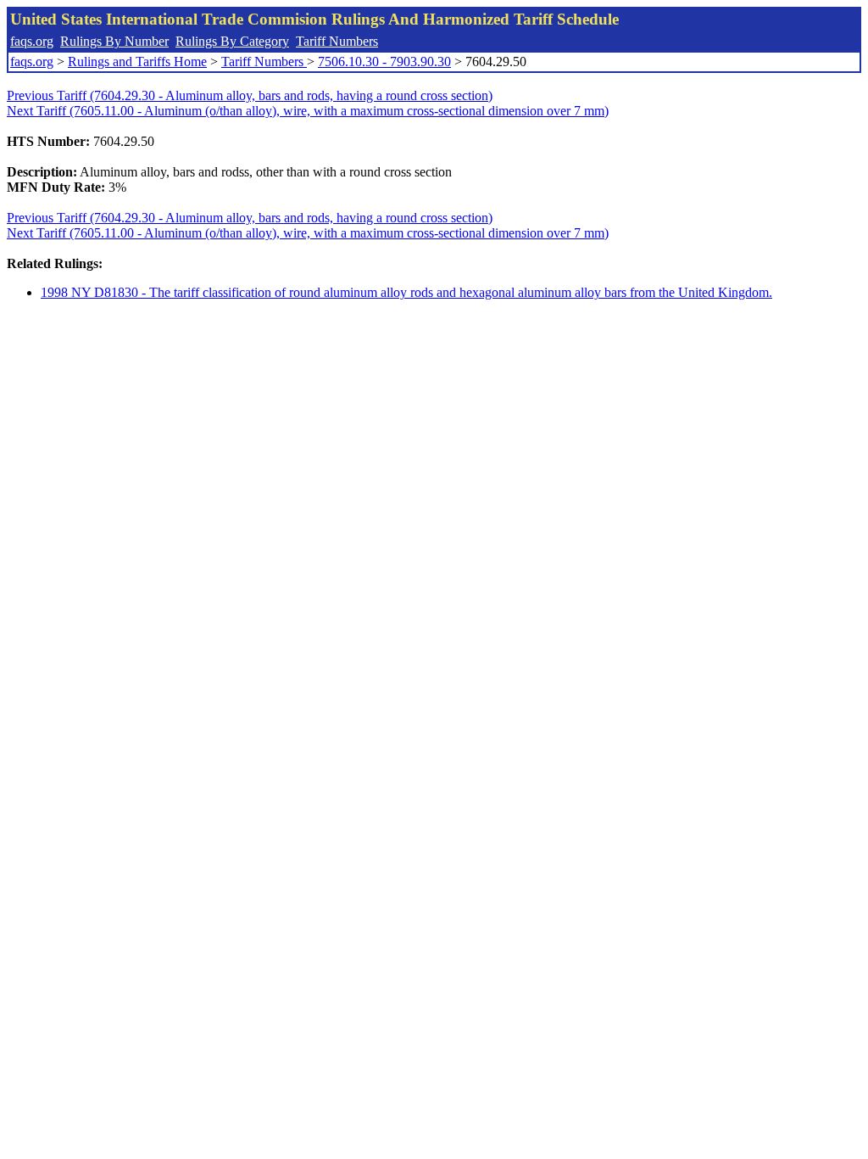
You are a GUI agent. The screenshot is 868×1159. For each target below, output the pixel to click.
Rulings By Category (232, 41)
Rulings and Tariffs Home (137, 61)
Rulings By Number (114, 41)
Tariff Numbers (337, 41)
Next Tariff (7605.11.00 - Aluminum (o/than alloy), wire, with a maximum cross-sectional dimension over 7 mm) (308, 111)
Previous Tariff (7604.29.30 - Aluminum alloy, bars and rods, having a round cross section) (249, 95)
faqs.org (31, 41)
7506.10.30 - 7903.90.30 (384, 61)
